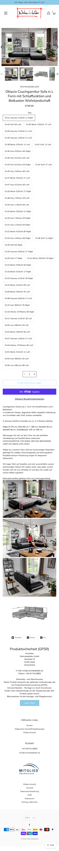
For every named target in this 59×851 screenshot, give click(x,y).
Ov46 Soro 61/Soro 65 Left (17, 158)
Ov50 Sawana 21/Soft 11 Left (18, 131)
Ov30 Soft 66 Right (13, 245)
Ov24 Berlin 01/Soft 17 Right (18, 271)
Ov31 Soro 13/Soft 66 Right (17, 225)
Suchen (29, 725)
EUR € (27, 818)
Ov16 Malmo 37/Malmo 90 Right (19, 312)
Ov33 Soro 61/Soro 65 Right (18, 164)
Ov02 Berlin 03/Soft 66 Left (17, 332)
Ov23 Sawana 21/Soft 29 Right (19, 278)
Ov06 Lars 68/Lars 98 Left (17, 365)
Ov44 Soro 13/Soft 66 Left (17, 204)
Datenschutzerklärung (29, 791)
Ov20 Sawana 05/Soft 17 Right (19, 251)
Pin (44, 637)
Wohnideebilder (33, 839)
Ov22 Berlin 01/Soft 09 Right (18, 231)
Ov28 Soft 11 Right (44, 238)
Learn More (29, 702)
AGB (30, 795)
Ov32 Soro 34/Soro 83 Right (18, 238)
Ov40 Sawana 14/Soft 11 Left (18, 138)
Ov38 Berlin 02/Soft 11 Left (17, 144)
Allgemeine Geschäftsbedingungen (29, 729)
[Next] (56, 47)
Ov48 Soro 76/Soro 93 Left (17, 198)
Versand (29, 788)
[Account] (48, 13)
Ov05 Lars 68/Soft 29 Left (17, 325)
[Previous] (2, 47)
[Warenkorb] (54, 13)
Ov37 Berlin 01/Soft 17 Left (17, 178)
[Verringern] (25, 374)
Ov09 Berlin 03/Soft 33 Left (17, 291)
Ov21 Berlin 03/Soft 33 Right (40, 258)
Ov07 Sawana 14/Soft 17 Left (18, 338)
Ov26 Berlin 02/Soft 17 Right (18, 191)
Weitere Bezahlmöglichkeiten (29, 399)
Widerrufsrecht (29, 732)
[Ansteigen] (34, 374)
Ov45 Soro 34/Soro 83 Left (17, 171)
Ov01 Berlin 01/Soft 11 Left (17, 352)
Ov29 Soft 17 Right (13, 258)
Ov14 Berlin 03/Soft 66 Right (18, 265)
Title (29, 113)
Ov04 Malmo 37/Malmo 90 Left (19, 345)
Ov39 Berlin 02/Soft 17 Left (38, 124)
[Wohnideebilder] (29, 13)
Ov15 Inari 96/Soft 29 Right (17, 305)
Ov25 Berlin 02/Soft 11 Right (18, 211)
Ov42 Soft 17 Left (43, 164)
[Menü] (6, 13)
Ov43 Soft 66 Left (13, 124)
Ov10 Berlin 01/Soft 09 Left (17, 285)
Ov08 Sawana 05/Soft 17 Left (18, 298)
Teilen (32, 637)
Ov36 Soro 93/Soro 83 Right (18, 151)
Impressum (29, 798)
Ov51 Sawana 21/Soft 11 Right (19, 117)
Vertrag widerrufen (29, 802)
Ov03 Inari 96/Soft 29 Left (17, 358)
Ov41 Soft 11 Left (43, 144)
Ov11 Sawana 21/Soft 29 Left (18, 318)
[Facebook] (29, 825)
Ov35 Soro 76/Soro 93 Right (18, 218)
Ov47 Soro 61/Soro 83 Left (17, 184)
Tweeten (18, 637)
